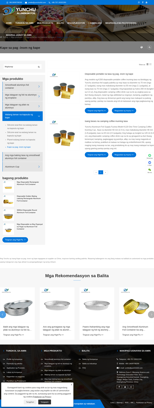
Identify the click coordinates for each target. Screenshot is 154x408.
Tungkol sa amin (24, 23)
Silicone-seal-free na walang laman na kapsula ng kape (22, 126)
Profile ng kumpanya (14, 359)
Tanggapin (45, 402)
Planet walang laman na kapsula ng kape (21, 141)
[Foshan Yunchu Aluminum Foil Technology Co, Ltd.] (20, 11)
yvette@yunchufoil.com (37, 2)
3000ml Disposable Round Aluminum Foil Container (27, 211)
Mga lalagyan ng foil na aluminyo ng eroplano (21, 96)
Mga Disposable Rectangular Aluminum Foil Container (28, 183)
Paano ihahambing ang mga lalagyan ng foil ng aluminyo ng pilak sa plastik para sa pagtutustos (96, 328)
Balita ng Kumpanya (90, 359)
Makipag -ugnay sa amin (19, 35)
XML (132, 403)
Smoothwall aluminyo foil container (17, 86)
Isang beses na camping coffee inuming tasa (106, 121)
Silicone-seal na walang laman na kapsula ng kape (21, 134)
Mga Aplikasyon (76, 23)
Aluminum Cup (12, 167)
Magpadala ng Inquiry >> (124, 111)
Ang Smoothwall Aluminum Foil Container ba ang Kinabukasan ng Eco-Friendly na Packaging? (136, 328)
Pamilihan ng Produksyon (16, 381)
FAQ (84, 368)
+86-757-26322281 (59, 2)
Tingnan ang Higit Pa (14, 240)
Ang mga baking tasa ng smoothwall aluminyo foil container (22, 156)
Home (9, 23)
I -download (95, 23)
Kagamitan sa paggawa (16, 377)
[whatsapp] (139, 2)
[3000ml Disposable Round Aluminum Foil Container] (8, 215)
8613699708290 (16, 2)
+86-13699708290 (132, 364)
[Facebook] (142, 2)
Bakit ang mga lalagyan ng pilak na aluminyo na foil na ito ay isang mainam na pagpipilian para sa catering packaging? (16, 328)
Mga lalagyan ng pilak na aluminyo (17, 106)
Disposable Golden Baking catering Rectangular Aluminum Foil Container (29, 198)
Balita (60, 23)
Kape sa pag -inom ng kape (19, 147)
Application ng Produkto (16, 368)
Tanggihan (30, 402)
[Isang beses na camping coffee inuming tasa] (63, 135)
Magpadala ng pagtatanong (121, 23)
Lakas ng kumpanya (14, 372)
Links (112, 403)
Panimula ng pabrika (14, 364)
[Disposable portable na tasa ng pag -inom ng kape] (63, 88)
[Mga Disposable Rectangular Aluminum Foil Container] (8, 187)
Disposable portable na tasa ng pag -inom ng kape (109, 74)
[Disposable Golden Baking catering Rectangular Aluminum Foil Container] (8, 201)
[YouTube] (146, 2)
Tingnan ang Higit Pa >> (96, 111)
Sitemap (119, 403)
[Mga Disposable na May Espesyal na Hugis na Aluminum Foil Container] (8, 229)
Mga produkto (45, 23)
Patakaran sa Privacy (144, 403)
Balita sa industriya (89, 364)
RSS (126, 403)
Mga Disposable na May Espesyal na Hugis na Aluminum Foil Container (30, 226)
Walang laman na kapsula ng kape (19, 116)
